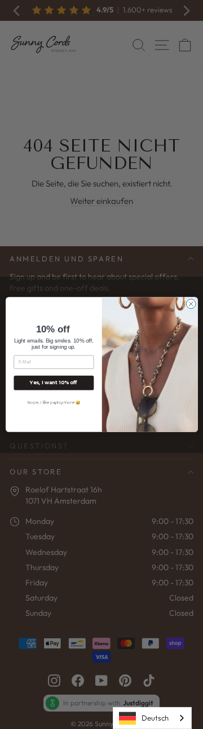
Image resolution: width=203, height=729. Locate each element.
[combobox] (152, 718)
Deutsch (155, 717)
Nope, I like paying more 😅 (53, 402)
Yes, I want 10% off (53, 383)
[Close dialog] (191, 304)
